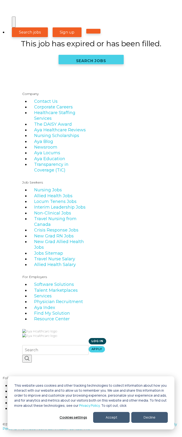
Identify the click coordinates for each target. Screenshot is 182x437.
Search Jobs (91, 61)
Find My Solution (52, 313)
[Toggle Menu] (14, 22)
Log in (97, 341)
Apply (96, 349)
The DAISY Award (53, 124)
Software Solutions (54, 284)
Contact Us (46, 101)
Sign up (67, 32)
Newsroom (45, 147)
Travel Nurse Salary (54, 258)
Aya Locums (47, 152)
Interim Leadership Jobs (60, 207)
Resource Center (52, 318)
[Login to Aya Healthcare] (93, 31)
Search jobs (30, 32)
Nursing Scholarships (56, 135)
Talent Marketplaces (56, 290)
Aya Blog (43, 141)
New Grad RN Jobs (54, 236)
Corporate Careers (53, 107)
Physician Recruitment (58, 301)
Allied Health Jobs (53, 195)
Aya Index (44, 307)
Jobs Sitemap (48, 253)
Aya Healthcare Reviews (60, 130)
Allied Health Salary (55, 264)
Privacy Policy (89, 405)
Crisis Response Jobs (56, 230)
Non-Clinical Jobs (52, 213)
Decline (149, 417)
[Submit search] (27, 359)
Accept (111, 417)
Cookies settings (73, 417)
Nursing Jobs (48, 190)
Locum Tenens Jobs (55, 201)
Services (43, 296)
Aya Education (49, 158)
